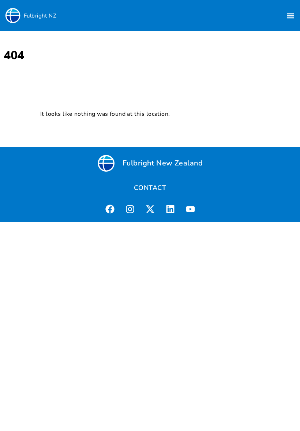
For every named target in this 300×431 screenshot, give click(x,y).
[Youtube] (190, 209)
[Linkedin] (170, 209)
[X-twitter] (150, 209)
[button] (290, 15)
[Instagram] (130, 209)
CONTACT (150, 187)
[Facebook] (110, 209)
